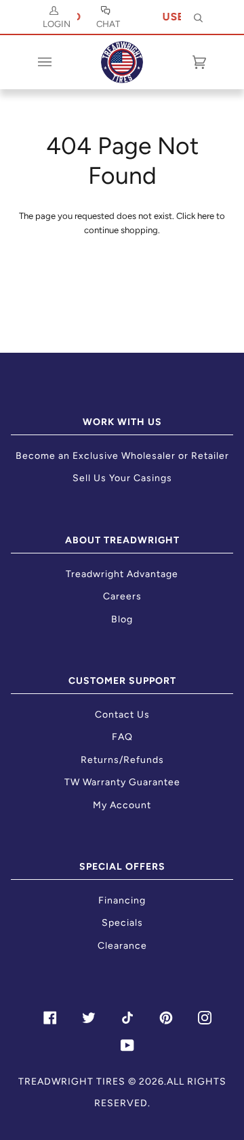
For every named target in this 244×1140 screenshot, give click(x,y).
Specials (122, 922)
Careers (122, 596)
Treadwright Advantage (122, 574)
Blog (122, 619)
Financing (122, 900)
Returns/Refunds (122, 760)
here (205, 216)
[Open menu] (58, 62)
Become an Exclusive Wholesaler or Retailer (122, 456)
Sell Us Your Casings (122, 478)
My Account (122, 805)
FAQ (122, 737)
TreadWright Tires (71, 1081)
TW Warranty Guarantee (122, 782)
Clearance (122, 945)
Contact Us (122, 714)
